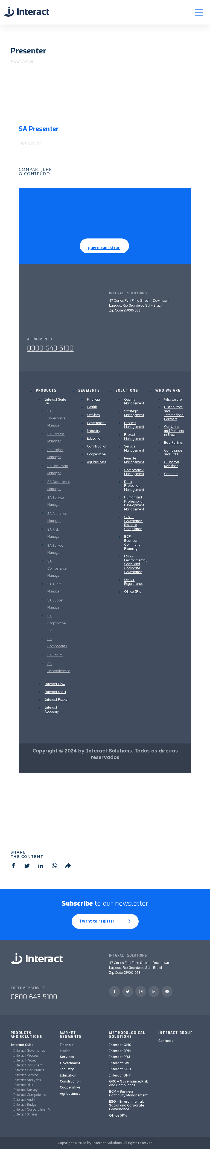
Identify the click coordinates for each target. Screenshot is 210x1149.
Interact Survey (25, 1090)
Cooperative (96, 454)
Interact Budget (25, 1104)
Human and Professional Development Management (134, 503)
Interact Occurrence (28, 1070)
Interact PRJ (119, 1057)
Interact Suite (22, 1045)
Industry (93, 431)
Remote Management (134, 460)
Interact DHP (120, 1075)
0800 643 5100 (50, 348)
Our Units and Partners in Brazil (174, 431)
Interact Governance (29, 1050)
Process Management (134, 425)
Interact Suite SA (55, 401)
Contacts (171, 474)
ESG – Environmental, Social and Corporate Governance (135, 564)
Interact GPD (120, 1069)
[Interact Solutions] (26, 12)
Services (93, 415)
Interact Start (55, 692)
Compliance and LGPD (173, 452)
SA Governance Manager (56, 418)
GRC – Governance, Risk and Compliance (133, 523)
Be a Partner (173, 442)
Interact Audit (24, 1099)
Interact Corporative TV (31, 1109)
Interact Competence (29, 1095)
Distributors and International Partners (174, 413)
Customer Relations (171, 464)
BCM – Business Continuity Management (128, 1093)
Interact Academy (52, 709)
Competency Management (134, 472)
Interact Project (25, 1060)
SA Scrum (55, 655)
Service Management (134, 448)
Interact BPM (120, 1051)
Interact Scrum (25, 1114)
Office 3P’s (132, 591)
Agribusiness (96, 462)
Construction (97, 446)
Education (94, 438)
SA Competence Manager (56, 568)
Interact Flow (55, 684)
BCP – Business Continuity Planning (132, 542)
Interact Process (26, 1055)
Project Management (134, 436)
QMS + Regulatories (133, 582)
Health (92, 407)
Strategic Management (134, 413)
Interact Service (25, 1075)
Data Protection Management (134, 486)
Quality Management (134, 401)
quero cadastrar (104, 247)
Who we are (173, 399)
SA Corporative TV (56, 623)
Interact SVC (119, 1063)
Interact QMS (120, 1045)
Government (96, 423)
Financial (94, 399)
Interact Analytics (27, 1080)
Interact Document (28, 1065)
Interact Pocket (57, 699)
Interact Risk (23, 1085)
